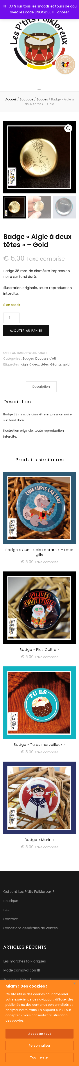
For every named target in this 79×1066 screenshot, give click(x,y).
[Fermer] (74, 983)
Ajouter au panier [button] (39, 511)
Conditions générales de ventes (30, 928)
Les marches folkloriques (24, 961)
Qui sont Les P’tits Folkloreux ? (28, 891)
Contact (10, 919)
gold (66, 364)
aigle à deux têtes (35, 364)
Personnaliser (39, 1045)
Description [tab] (41, 386)
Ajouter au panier (26, 330)
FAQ (7, 909)
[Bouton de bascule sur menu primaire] (40, 88)
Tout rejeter (39, 1057)
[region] (39, 1023)
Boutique (10, 900)
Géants (55, 364)
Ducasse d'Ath (46, 358)
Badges (28, 358)
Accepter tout (39, 1033)
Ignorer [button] (62, 12)
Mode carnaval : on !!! (21, 970)
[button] (68, 128)
